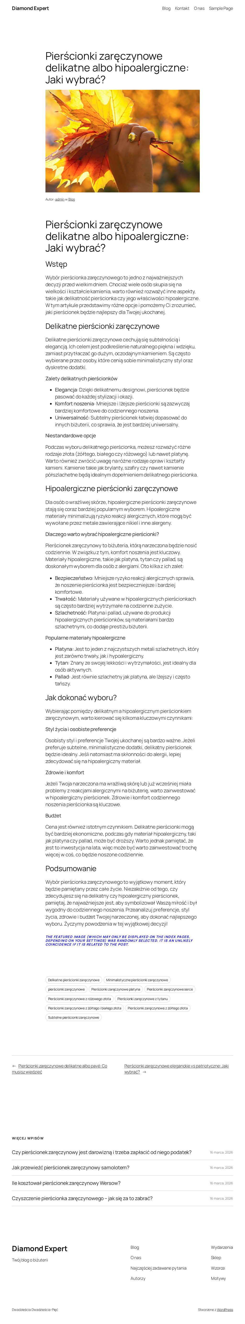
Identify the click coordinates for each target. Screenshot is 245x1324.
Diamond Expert (30, 8)
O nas (199, 8)
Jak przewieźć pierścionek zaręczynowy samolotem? (70, 1167)
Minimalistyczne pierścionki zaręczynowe (137, 980)
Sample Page (221, 8)
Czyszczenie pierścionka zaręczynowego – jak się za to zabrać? (82, 1198)
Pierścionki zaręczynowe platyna (115, 989)
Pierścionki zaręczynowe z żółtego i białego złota (84, 1008)
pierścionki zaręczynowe (66, 989)
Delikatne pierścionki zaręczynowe (74, 980)
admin (60, 199)
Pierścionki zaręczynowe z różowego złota (79, 998)
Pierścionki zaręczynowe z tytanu (142, 998)
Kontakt (182, 8)
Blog (166, 8)
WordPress (225, 1309)
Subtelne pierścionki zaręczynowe (73, 1017)
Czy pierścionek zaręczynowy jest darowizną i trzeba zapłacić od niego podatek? (102, 1152)
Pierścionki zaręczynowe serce (170, 989)
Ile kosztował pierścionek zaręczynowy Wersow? (66, 1183)
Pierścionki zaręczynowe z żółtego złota (158, 1008)
